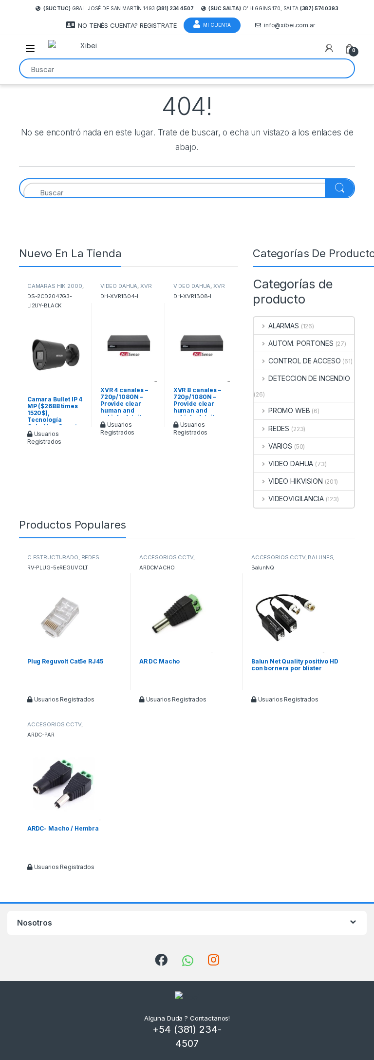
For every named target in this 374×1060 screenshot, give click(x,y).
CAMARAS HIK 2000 (54, 286)
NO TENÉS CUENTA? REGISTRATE (127, 25)
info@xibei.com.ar (289, 25)
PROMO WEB (289, 410)
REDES (278, 428)
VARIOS (280, 446)
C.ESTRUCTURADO (52, 557)
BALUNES (320, 557)
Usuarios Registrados (44, 437)
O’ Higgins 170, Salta (273, 8)
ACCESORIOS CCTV (166, 557)
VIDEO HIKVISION (295, 481)
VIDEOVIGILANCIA (296, 498)
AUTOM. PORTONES (301, 343)
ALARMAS (283, 326)
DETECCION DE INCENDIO (309, 378)
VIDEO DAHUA (118, 286)
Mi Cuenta (217, 25)
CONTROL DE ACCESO (304, 361)
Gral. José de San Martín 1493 (118, 8)
